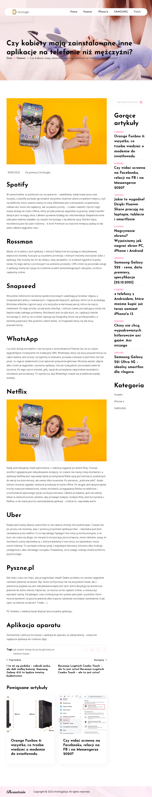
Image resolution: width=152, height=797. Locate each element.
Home (73, 12)
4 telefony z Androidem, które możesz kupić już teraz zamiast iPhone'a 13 (129, 304)
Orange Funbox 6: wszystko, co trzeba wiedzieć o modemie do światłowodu (129, 146)
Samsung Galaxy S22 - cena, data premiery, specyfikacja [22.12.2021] (128, 272)
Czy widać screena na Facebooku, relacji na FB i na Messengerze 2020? (129, 178)
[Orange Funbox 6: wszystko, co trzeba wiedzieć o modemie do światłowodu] (30, 714)
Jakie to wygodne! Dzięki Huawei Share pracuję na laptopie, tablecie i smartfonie (129, 209)
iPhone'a (103, 12)
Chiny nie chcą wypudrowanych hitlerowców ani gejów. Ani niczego (127, 335)
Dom (9, 58)
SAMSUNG (121, 12)
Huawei (87, 12)
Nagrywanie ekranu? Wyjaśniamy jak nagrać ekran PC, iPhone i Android (129, 241)
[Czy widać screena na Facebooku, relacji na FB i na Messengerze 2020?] (83, 714)
